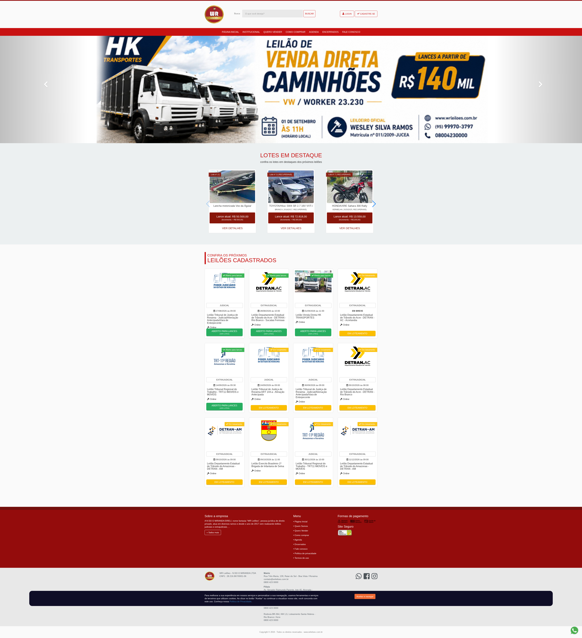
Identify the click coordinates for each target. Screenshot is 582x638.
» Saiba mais (213, 532)
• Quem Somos (300, 526)
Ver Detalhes (232, 228)
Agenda (314, 32)
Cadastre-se (367, 14)
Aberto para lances (224, 332)
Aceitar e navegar (364, 596)
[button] (43, 89)
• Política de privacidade (304, 553)
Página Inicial (230, 32)
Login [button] (348, 14)
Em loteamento (357, 333)
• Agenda (297, 540)
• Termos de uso (301, 558)
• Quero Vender (300, 530)
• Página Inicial (300, 521)
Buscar (309, 13)
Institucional (251, 32)
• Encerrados (299, 544)
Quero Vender (272, 32)
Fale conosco (351, 32)
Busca (237, 13)
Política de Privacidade (240, 601)
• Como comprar (301, 535)
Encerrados (330, 32)
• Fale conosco (300, 549)
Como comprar (295, 32)
